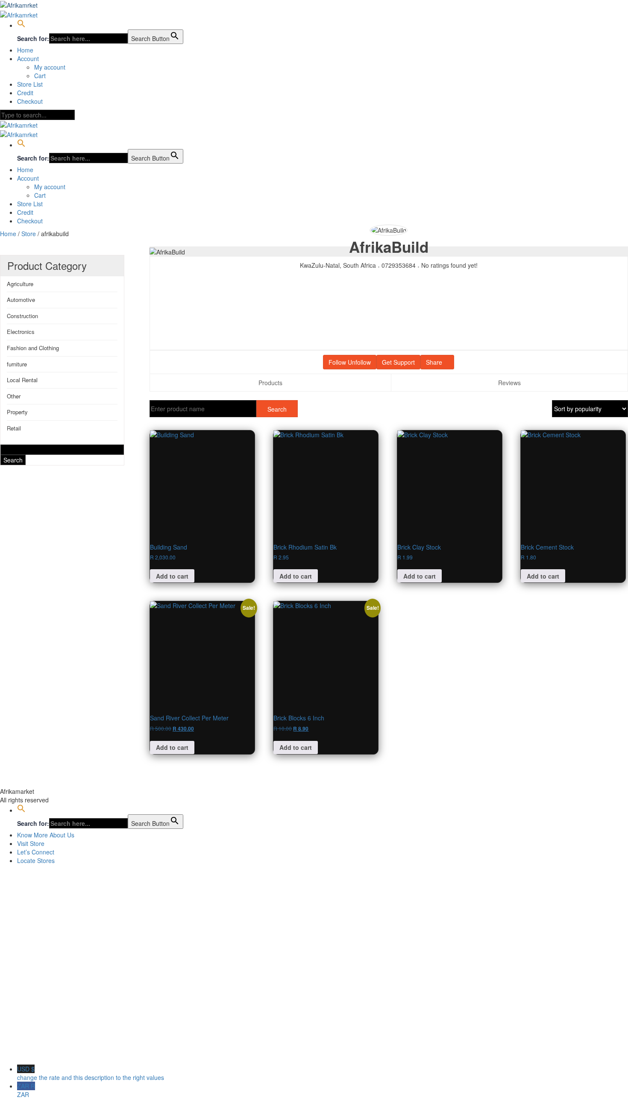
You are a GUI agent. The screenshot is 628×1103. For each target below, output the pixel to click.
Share (435, 362)
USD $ (90, 1073)
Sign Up (47, 1051)
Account (28, 58)
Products (270, 382)
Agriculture (20, 284)
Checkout (30, 101)
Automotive (21, 299)
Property (17, 412)
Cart (40, 75)
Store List (30, 84)
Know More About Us (45, 835)
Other (14, 396)
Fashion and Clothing (33, 348)
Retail (14, 428)
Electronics (21, 332)
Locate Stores (36, 860)
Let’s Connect (35, 852)
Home (25, 50)
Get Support (398, 362)
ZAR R (26, 1090)
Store (28, 233)
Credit (25, 92)
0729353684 (398, 265)
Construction (22, 316)
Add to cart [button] (172, 576)
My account (49, 67)
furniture (17, 364)
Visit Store (30, 843)
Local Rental (22, 380)
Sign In (68, 1051)
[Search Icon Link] (21, 25)
